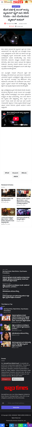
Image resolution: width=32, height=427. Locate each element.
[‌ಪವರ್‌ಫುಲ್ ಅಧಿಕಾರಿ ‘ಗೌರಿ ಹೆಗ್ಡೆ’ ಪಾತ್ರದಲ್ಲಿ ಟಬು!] (8, 193)
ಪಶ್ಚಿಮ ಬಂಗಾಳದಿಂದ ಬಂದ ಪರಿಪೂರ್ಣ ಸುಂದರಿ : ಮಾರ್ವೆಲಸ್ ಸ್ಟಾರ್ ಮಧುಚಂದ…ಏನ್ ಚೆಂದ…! (21, 326)
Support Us (6, 379)
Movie (24, 173)
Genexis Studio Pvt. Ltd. (19, 420)
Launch (15, 173)
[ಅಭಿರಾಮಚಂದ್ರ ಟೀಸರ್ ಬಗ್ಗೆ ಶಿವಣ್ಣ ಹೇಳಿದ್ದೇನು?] (24, 212)
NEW (16, 176)
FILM (7, 173)
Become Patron (18, 379)
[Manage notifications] (28, 423)
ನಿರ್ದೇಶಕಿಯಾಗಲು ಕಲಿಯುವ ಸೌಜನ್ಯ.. (20, 333)
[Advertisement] (16, 152)
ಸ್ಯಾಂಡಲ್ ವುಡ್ (16, 6)
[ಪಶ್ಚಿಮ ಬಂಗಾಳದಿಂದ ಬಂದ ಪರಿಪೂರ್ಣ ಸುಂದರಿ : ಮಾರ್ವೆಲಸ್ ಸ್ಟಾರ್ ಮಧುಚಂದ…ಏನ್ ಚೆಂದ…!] (6, 327)
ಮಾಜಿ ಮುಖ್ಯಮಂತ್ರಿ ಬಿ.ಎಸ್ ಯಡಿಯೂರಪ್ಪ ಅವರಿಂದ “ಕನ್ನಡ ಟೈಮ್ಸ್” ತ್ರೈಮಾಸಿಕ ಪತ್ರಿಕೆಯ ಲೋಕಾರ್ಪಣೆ (21, 343)
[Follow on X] (14, 23)
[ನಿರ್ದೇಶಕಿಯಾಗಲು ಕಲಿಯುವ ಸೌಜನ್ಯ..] (6, 336)
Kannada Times (10, 23)
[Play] (16, 37)
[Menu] (2, 2)
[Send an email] (15, 23)
